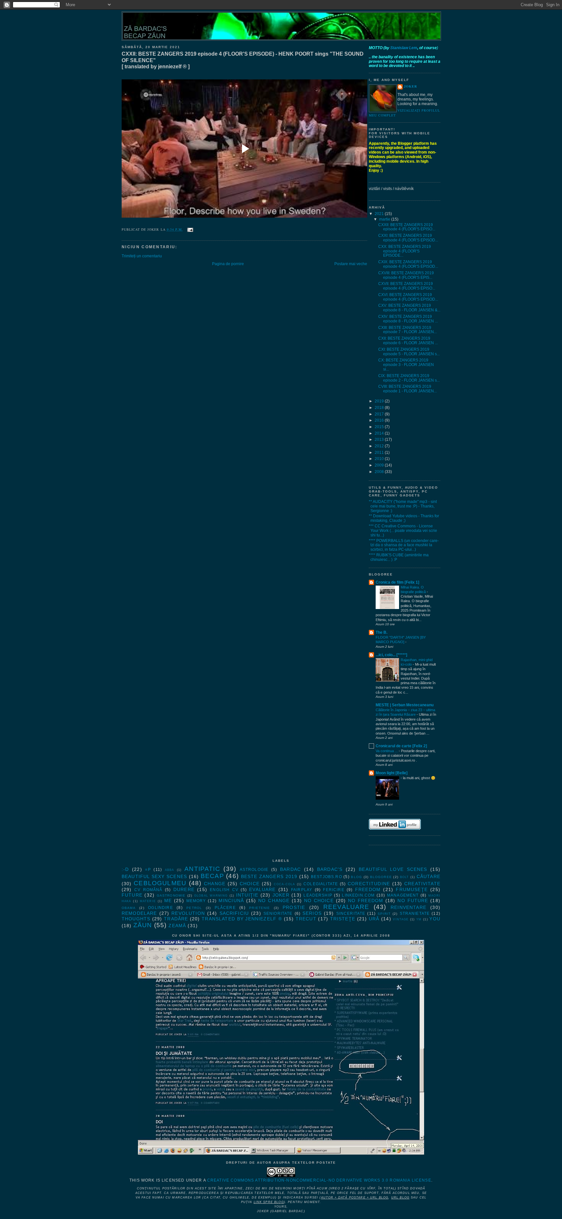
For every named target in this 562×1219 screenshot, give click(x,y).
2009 (380, 465)
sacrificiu (234, 913)
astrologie (254, 870)
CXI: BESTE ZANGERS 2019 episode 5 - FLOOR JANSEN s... (409, 351)
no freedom (365, 900)
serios (312, 913)
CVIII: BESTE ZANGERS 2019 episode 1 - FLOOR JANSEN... (407, 389)
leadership (317, 895)
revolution (188, 913)
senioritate (278, 913)
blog (356, 877)
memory (196, 901)
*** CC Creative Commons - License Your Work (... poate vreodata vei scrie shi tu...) (403, 530)
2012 (380, 446)
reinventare (408, 907)
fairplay (301, 890)
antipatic (202, 868)
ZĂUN (142, 925)
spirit (384, 913)
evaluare (262, 889)
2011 (380, 452)
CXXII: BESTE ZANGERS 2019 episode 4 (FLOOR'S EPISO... (406, 227)
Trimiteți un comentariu (142, 256)
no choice (319, 900)
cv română (148, 890)
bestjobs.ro (326, 877)
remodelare (139, 913)
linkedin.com (358, 895)
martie (385, 219)
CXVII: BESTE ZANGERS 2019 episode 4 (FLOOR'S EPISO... (406, 286)
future (132, 895)
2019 (380, 401)
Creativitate (422, 883)
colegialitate (320, 884)
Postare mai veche (350, 264)
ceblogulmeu (160, 883)
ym (418, 919)
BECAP (212, 876)
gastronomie (171, 895)
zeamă (177, 925)
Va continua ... (387, 751)
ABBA (169, 870)
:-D (125, 869)
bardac (290, 869)
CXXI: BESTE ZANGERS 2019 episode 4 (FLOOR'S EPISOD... (408, 238)
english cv (224, 890)
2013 (380, 439)
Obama (129, 908)
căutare (428, 876)
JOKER (410, 86)
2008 (380, 472)
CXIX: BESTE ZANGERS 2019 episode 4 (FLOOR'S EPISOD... (408, 264)
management (403, 895)
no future (412, 900)
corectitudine (369, 883)
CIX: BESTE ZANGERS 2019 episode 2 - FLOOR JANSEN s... (409, 378)
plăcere (225, 908)
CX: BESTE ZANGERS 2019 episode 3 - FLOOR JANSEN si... (406, 364)
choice (250, 883)
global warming (211, 895)
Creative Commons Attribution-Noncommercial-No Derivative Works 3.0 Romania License (319, 1180)
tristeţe (342, 918)
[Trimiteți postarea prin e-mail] (189, 229)
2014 (380, 433)
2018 (380, 408)
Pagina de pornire (228, 264)
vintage (400, 919)
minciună (231, 900)
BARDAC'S (329, 869)
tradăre (176, 918)
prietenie (259, 908)
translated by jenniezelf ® (242, 918)
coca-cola (284, 884)
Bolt (404, 877)
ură (374, 918)
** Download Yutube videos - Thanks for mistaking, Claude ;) (404, 518)
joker (281, 895)
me (168, 900)
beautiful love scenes (393, 869)
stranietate (415, 913)
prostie (294, 907)
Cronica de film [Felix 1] (397, 582)
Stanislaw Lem (403, 48)
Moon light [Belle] (392, 773)
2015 (380, 427)
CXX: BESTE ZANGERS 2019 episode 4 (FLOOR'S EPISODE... (404, 251)
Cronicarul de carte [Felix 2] (401, 746)
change (214, 883)
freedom (368, 889)
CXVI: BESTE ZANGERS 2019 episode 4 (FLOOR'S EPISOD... (408, 297)
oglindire (160, 908)
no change (273, 900)
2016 (380, 420)
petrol (194, 908)
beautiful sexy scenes (154, 876)
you (434, 918)
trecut (306, 918)
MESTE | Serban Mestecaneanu (405, 705)
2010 (380, 459)
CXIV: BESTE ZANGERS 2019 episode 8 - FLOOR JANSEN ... (408, 319)
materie (148, 901)
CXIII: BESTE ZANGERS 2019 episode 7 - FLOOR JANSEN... (407, 330)
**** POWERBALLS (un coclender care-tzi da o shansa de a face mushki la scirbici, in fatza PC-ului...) (404, 545)
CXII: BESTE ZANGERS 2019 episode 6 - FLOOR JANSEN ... (408, 340)
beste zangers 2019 (269, 876)
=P (148, 870)
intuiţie (247, 895)
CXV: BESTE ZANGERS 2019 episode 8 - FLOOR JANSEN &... (409, 308)
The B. (381, 632)
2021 (380, 214)
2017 (380, 414)
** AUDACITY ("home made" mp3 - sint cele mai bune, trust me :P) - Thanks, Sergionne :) (403, 506)
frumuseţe (411, 889)
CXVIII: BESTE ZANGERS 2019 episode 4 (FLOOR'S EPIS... (406, 275)
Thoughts (136, 918)
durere (183, 889)
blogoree (381, 877)
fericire (333, 890)
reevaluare (346, 906)
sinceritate (351, 913)
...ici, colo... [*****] (391, 655)
